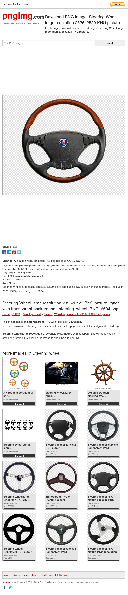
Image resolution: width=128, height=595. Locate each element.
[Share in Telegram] (9, 252)
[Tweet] (19, 252)
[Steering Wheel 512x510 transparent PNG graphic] (103, 425)
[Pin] (14, 252)
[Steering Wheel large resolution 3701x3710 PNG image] (19, 477)
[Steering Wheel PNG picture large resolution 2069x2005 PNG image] (103, 529)
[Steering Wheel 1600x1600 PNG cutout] (19, 529)
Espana (26, 4)
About (7, 574)
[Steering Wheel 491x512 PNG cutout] (61, 425)
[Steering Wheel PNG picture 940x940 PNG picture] (103, 477)
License (16, 574)
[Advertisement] (64, 72)
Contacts (63, 574)
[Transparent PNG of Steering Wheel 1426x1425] (61, 477)
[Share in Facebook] (4, 252)
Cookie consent (49, 574)
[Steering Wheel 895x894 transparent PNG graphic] (61, 529)
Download (19, 403)
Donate (35, 574)
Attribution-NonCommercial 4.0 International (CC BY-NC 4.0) (49, 261)
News (25, 574)
